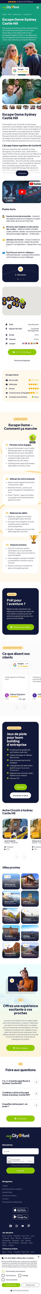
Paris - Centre (7, 1236)
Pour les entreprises (22, 360)
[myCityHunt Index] (12, 7)
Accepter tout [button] (11, 1285)
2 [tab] (21, 279)
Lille (22, 1240)
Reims (4, 1243)
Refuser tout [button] (30, 1285)
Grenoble (23, 1243)
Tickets (5, 1186)
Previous (16, 707)
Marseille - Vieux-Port (21, 1236)
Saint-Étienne (14, 1243)
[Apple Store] (20, 1210)
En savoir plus (32, 1267)
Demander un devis (20, 795)
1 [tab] (18, 279)
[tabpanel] (20, 271)
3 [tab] (23, 279)
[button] (20, 1290)
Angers (11, 1245)
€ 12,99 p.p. (24, 352)
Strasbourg (27, 1238)
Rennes (28, 1240)
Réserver (20, 787)
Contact (5, 1199)
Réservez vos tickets (22, 627)
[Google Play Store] (20, 1217)
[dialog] (20, 1274)
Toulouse (5, 1238)
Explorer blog (7, 1192)
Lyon (32, 1236)
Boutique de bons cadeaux (12, 1189)
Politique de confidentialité (20, 1165)
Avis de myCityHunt (9, 1196)
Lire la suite (22, 173)
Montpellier (6, 1240)
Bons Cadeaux (22, 1048)
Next (24, 707)
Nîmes (4, 1245)
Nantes (18, 1238)
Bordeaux (15, 1240)
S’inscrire (20, 1171)
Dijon (31, 1243)
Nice (12, 1238)
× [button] (38, 1257)
